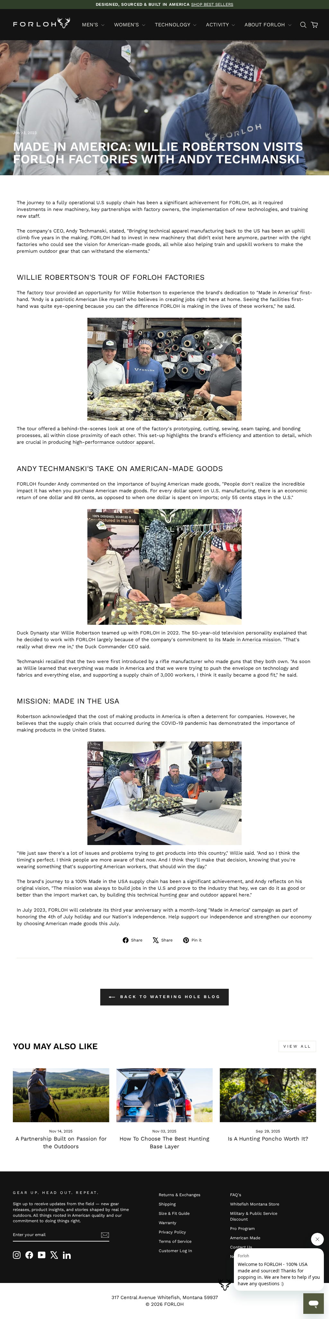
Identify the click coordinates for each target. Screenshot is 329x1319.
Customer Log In (175, 1250)
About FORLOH (266, 25)
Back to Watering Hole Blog (169, 996)
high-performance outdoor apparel (113, 442)
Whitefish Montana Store (254, 1204)
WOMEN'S (127, 25)
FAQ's (235, 1194)
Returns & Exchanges (179, 1194)
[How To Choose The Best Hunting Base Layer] (164, 1095)
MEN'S (91, 25)
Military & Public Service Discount (253, 1216)
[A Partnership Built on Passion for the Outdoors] (61, 1095)
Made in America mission (251, 639)
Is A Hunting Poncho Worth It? (268, 1138)
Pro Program (242, 1228)
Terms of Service (175, 1241)
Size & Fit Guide (174, 1213)
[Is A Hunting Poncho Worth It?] (268, 1095)
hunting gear (174, 895)
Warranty (167, 1222)
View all (297, 1046)
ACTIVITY (218, 25)
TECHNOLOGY (173, 25)
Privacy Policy (172, 1232)
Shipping (167, 1204)
